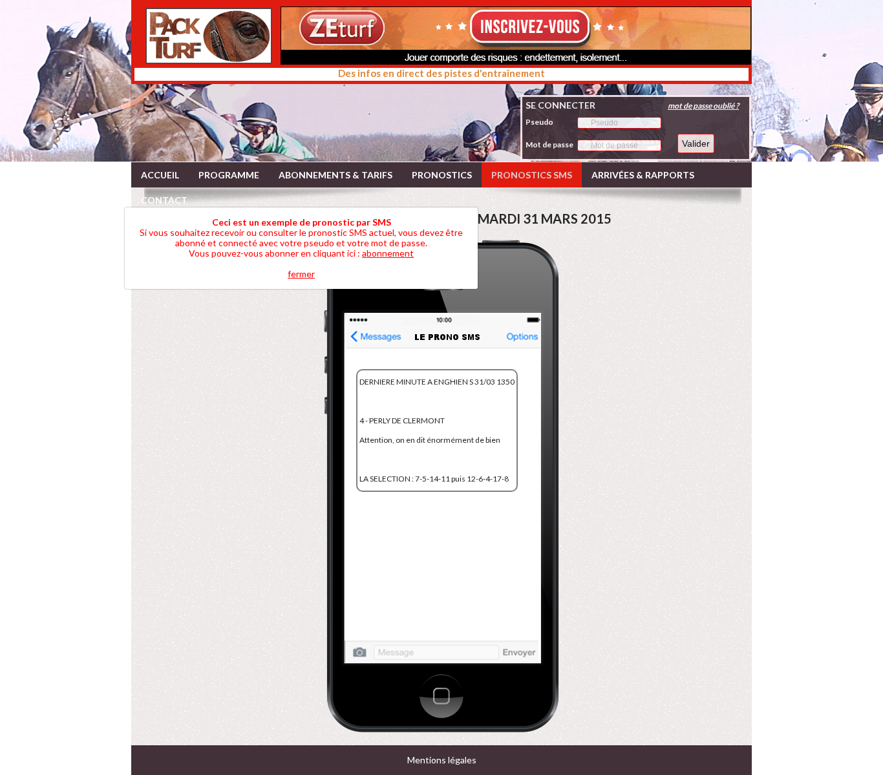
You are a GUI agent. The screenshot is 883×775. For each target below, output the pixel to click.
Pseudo (539, 122)
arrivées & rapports (642, 174)
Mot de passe (549, 144)
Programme (228, 174)
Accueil (160, 174)
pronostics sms (531, 174)
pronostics (442, 174)
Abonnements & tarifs (335, 174)
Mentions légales (441, 759)
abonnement (388, 253)
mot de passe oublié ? (703, 106)
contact (164, 200)
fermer (301, 273)
